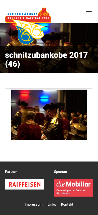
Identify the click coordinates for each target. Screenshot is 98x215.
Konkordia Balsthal (28, 26)
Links (51, 205)
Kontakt (67, 205)
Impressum (33, 205)
